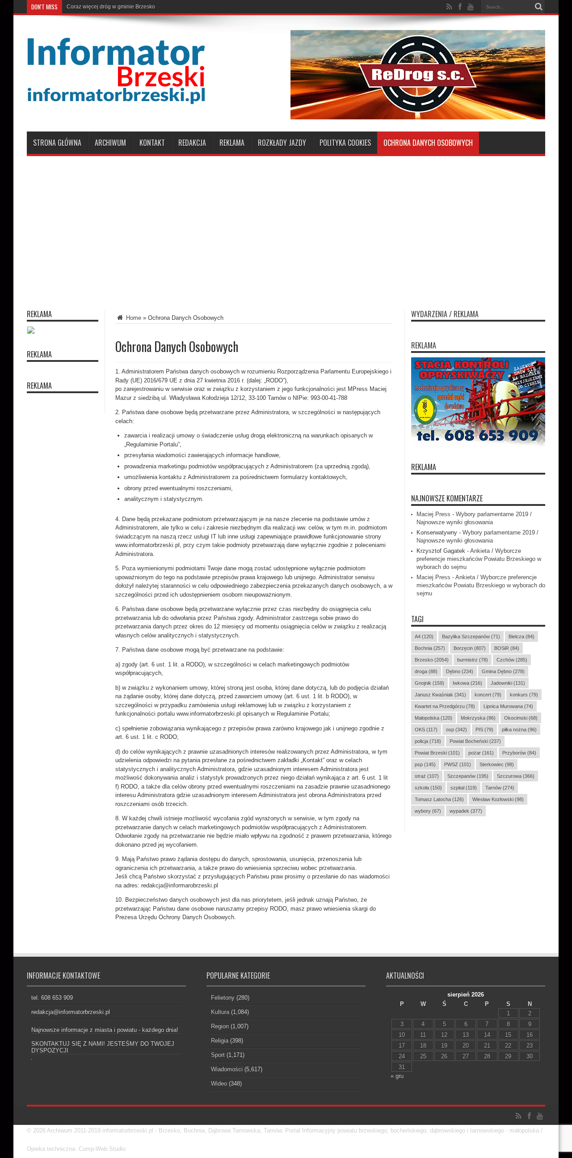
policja (428, 741)
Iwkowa (467, 683)
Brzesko (432, 659)
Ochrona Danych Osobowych (428, 142)
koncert (488, 694)
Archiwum (110, 142)
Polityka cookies (345, 142)
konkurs (524, 694)
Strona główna (57, 142)
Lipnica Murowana (508, 706)
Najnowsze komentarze (447, 498)
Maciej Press (433, 514)
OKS (426, 729)
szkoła (428, 787)
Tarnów (499, 787)
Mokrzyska (478, 718)
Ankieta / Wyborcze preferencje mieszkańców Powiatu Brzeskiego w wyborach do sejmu (478, 558)
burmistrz (472, 659)
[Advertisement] (286, 227)
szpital (463, 787)
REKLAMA (423, 467)
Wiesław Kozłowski (498, 799)
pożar (481, 752)
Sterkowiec (496, 764)
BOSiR (506, 648)
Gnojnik (429, 683)
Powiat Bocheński (475, 741)
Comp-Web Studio (102, 1148)
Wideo (219, 1083)
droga (426, 671)
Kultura (220, 1012)
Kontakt (152, 142)
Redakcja (192, 142)
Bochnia (430, 648)
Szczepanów (467, 776)
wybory (428, 811)
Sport (218, 1055)
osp (456, 729)
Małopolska (433, 718)
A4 (424, 636)
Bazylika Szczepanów (471, 636)
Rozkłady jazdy (282, 142)
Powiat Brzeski (437, 752)
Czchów (511, 659)
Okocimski (521, 718)
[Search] (538, 6)
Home (132, 317)
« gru (397, 1076)
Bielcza (521, 636)
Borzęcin (470, 648)
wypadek (466, 811)
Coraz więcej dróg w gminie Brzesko (111, 7)
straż (427, 776)
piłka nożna (519, 729)
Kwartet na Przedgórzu (445, 706)
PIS (484, 729)
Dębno (459, 671)
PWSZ (457, 764)
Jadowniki (508, 683)
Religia (219, 1040)
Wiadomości (227, 1069)
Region (220, 1026)
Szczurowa (515, 776)
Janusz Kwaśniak (440, 694)
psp (425, 764)
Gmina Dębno (503, 671)
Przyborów (519, 752)
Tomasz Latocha (439, 799)
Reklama (231, 142)
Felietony (223, 997)
